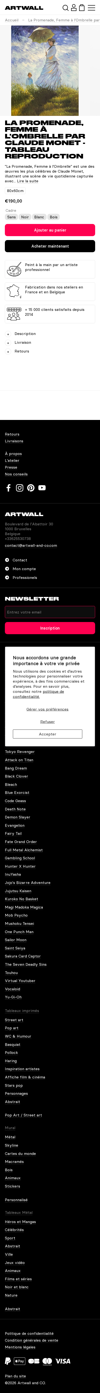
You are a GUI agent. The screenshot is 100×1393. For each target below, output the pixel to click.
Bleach (11, 784)
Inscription (50, 628)
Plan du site (15, 1376)
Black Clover (16, 776)
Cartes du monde (20, 1153)
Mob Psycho (16, 915)
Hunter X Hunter (20, 866)
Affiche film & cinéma (25, 1077)
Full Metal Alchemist (24, 849)
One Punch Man (19, 931)
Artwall (24, 8)
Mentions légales (20, 1347)
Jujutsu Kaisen (18, 890)
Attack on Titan (19, 759)
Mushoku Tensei (19, 923)
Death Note (15, 809)
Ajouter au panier (50, 230)
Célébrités (14, 1229)
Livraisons (14, 440)
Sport (10, 1237)
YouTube (42, 488)
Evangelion (15, 825)
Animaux (13, 1177)
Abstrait (12, 1101)
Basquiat (12, 1044)
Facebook (8, 488)
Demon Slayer (17, 817)
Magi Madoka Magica (24, 907)
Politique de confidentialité (29, 1333)
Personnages (16, 1093)
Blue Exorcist (17, 792)
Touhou (11, 972)
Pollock (11, 1052)
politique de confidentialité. (38, 694)
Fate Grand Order (21, 841)
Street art (14, 1019)
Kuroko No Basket (21, 898)
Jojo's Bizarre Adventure (27, 882)
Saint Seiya (15, 948)
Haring (11, 1060)
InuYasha (13, 874)
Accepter (47, 733)
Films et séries (18, 1278)
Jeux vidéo (15, 1262)
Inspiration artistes (22, 1068)
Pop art (11, 1027)
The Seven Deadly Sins (26, 964)
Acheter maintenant (50, 246)
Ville (9, 1254)
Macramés (14, 1161)
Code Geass (15, 800)
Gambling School (20, 857)
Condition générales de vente (31, 1340)
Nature (11, 1295)
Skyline (11, 1145)
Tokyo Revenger (20, 751)
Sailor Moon (15, 939)
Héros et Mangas (20, 1221)
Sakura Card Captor (23, 956)
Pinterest (30, 488)
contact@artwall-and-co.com (31, 545)
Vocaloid (12, 988)
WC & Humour (18, 1036)
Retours (12, 434)
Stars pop (14, 1085)
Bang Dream (16, 768)
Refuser (47, 721)
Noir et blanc (17, 1286)
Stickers (12, 1186)
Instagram (19, 488)
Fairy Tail (13, 833)
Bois (9, 1169)
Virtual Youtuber (20, 980)
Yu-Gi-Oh (13, 996)
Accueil (11, 20)
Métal (10, 1136)
